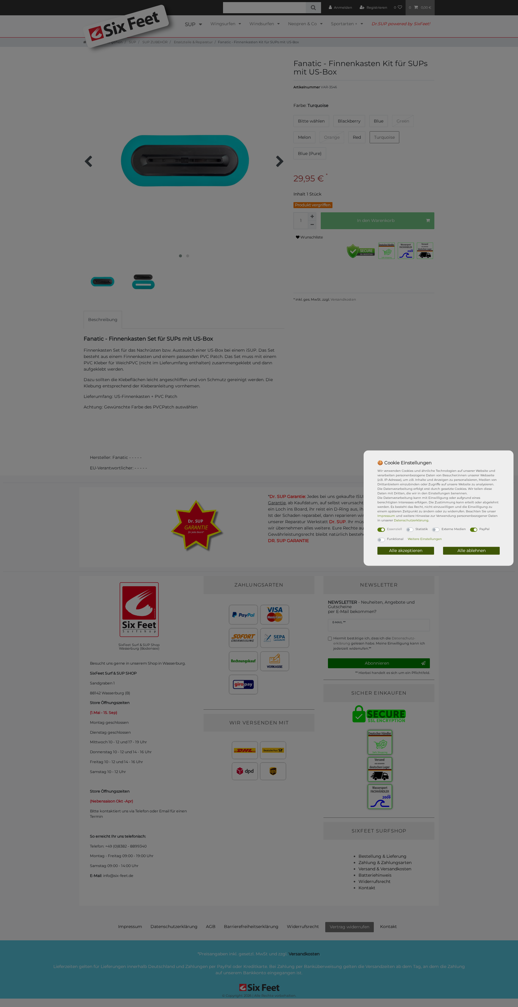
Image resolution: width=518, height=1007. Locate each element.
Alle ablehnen (471, 550)
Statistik (421, 529)
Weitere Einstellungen (425, 539)
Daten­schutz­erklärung (411, 520)
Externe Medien (454, 529)
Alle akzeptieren (405, 550)
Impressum (386, 515)
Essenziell (394, 529)
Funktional (395, 539)
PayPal (484, 529)
